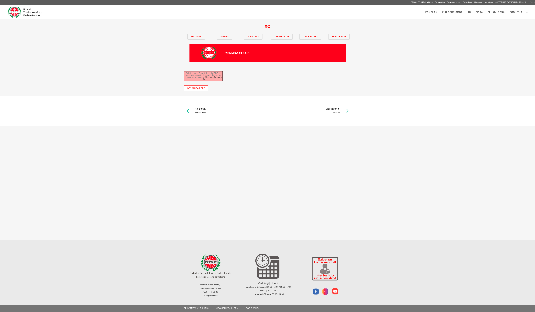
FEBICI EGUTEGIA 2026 (422, 2)
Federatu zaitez (454, 2)
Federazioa (440, 2)
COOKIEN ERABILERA (227, 308)
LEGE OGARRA (252, 308)
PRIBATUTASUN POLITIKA (197, 308)
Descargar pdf (196, 88)
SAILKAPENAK (339, 37)
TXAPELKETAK (281, 37)
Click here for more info (212, 78)
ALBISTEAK (253, 37)
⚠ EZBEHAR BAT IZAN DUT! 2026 (510, 2)
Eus (531, 2)
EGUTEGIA (196, 37)
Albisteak (478, 2)
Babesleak (467, 2)
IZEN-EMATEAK (310, 37)
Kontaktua (488, 2)
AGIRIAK (224, 37)
